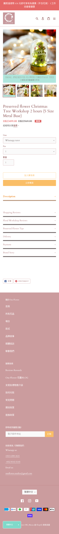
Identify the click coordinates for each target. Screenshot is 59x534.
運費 (15, 125)
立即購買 (29, 183)
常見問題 (9, 400)
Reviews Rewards (13, 370)
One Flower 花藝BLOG (16, 377)
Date (5, 135)
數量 (5, 157)
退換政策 (9, 415)
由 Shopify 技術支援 (42, 525)
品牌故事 (9, 336)
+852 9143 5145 (12, 461)
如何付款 (9, 392)
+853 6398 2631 (12, 456)
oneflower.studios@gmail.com (18, 473)
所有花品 (9, 313)
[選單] (54, 18)
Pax (4, 146)
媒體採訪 (9, 343)
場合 (7, 321)
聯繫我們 (9, 351)
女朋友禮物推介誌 (14, 385)
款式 (7, 328)
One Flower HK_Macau (25, 525)
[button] (12, 524)
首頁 (7, 306)
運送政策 (9, 407)
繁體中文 (28, 492)
